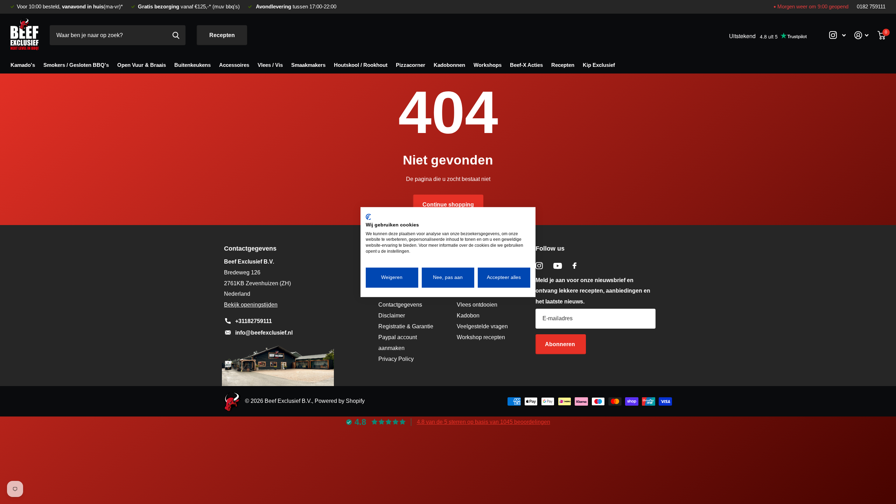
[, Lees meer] (837, 35)
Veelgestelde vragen (482, 326)
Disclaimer (391, 315)
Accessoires (234, 65)
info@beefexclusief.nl (264, 333)
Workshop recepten (481, 337)
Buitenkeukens (192, 65)
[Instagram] (539, 266)
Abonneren (560, 344)
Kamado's (22, 65)
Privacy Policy (396, 359)
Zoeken (176, 35)
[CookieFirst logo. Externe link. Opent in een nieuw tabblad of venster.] (368, 217)
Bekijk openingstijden (251, 305)
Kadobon (468, 315)
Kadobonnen (449, 65)
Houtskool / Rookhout (360, 65)
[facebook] (574, 265)
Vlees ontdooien (477, 305)
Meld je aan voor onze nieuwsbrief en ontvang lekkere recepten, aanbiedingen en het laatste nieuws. (593, 291)
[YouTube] (557, 266)
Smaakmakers (308, 65)
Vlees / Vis (270, 65)
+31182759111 (253, 321)
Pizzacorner (410, 65)
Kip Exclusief (599, 65)
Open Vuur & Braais (141, 65)
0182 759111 (871, 6)
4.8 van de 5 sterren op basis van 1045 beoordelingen (483, 422)
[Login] (861, 35)
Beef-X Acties (526, 65)
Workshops (488, 65)
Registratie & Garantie (405, 326)
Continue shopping (448, 205)
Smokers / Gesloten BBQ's (76, 65)
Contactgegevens (400, 305)
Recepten (222, 35)
